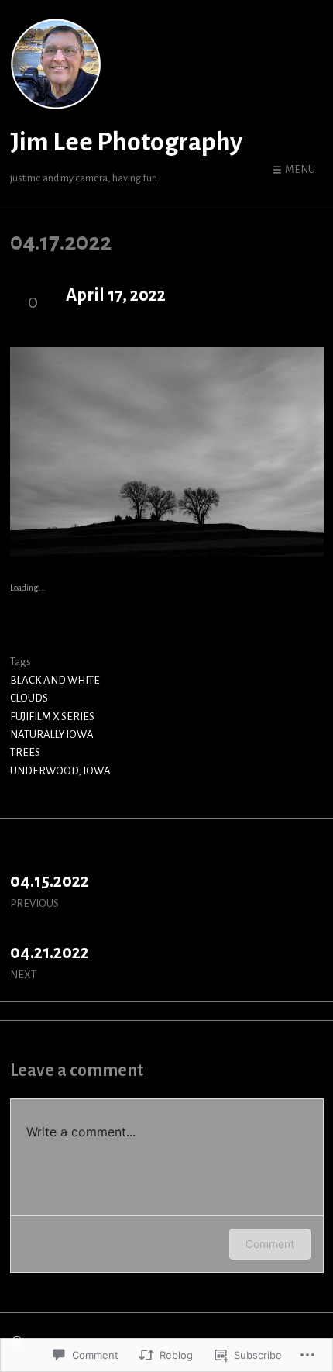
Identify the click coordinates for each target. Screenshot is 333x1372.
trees (25, 752)
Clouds (29, 698)
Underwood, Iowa (60, 771)
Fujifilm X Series (52, 716)
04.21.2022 (49, 962)
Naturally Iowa (52, 734)
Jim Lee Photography (126, 142)
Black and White (55, 680)
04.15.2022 (49, 890)
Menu (299, 169)
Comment (269, 1243)
